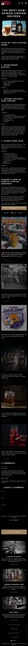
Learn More (14, 564)
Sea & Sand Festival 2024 (9, 332)
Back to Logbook (15, 531)
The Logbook (14, 637)
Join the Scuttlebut (14, 624)
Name (2, 491)
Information (14, 628)
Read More (6, 260)
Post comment (14, 520)
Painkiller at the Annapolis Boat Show (13, 250)
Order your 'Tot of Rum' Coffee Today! (14, 208)
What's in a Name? (6, 372)
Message (3, 504)
